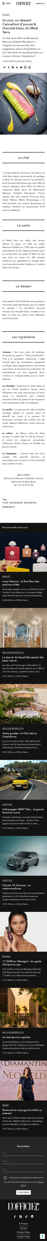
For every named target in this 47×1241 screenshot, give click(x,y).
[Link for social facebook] (15, 1217)
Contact (23, 1228)
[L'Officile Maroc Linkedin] (32, 1217)
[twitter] (21, 67)
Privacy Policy (23, 1232)
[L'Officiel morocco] (23, 4)
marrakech (8, 507)
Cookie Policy (23, 1236)
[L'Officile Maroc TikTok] (26, 1217)
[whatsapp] (25, 67)
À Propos (23, 1223)
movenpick (30, 503)
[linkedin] (17, 67)
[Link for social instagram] (20, 1217)
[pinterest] (13, 67)
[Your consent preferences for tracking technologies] (42, 1236)
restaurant (16, 503)
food (5, 503)
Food (5, 14)
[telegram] (29, 67)
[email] (4, 67)
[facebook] (9, 67)
